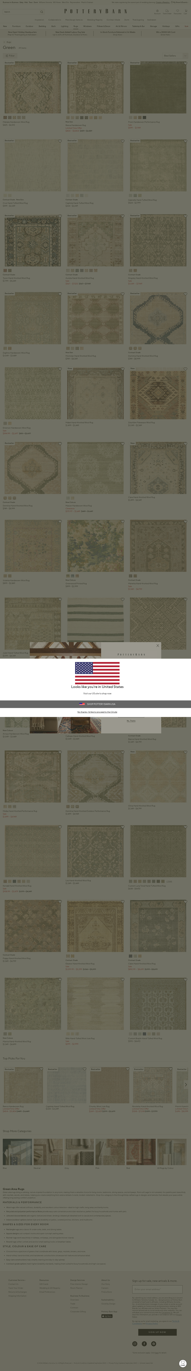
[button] (183, 1363)
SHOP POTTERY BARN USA (101, 704)
